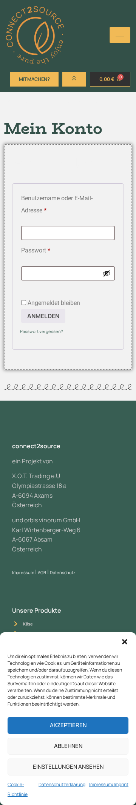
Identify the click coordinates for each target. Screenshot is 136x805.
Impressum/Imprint (108, 784)
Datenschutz (63, 572)
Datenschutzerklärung (62, 784)
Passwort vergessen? (41, 331)
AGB (42, 572)
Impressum (23, 572)
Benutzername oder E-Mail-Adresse (57, 203)
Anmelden (43, 316)
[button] (124, 642)
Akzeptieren (68, 725)
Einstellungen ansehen (68, 767)
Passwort (50, 249)
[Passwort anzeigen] (106, 273)
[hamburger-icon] (120, 35)
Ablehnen (68, 746)
